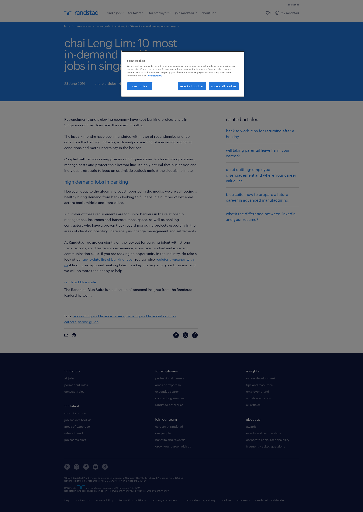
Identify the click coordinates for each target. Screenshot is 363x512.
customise (139, 86)
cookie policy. (155, 75)
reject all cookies (192, 86)
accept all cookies (224, 86)
